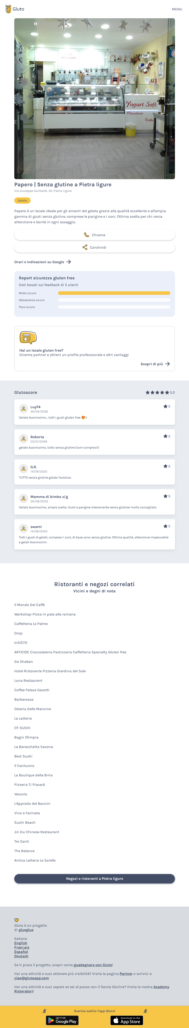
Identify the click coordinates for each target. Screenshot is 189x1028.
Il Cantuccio (24, 765)
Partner (126, 973)
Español (21, 952)
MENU (177, 9)
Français (21, 947)
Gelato (22, 200)
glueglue (26, 930)
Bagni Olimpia (26, 737)
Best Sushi (23, 756)
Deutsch (21, 956)
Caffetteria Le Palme (31, 623)
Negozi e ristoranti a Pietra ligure (94, 878)
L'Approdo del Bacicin (32, 803)
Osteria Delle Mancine (32, 709)
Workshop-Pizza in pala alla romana (45, 614)
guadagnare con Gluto (93, 965)
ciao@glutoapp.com (31, 978)
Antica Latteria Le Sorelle (35, 860)
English (20, 943)
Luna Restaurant (28, 680)
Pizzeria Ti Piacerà (29, 784)
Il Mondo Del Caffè (29, 605)
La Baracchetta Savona (33, 747)
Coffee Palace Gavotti (32, 690)
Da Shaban (23, 661)
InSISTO (20, 642)
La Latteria (23, 718)
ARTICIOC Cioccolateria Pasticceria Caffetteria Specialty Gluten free (70, 652)
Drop (18, 633)
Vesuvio (20, 794)
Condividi (98, 247)
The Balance (24, 851)
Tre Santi (21, 841)
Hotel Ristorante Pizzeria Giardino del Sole (50, 671)
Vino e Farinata (27, 813)
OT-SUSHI (22, 728)
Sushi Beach (24, 822)
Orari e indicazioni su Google (39, 262)
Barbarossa (23, 699)
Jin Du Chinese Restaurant (36, 832)
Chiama (98, 235)
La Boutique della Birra (33, 775)
